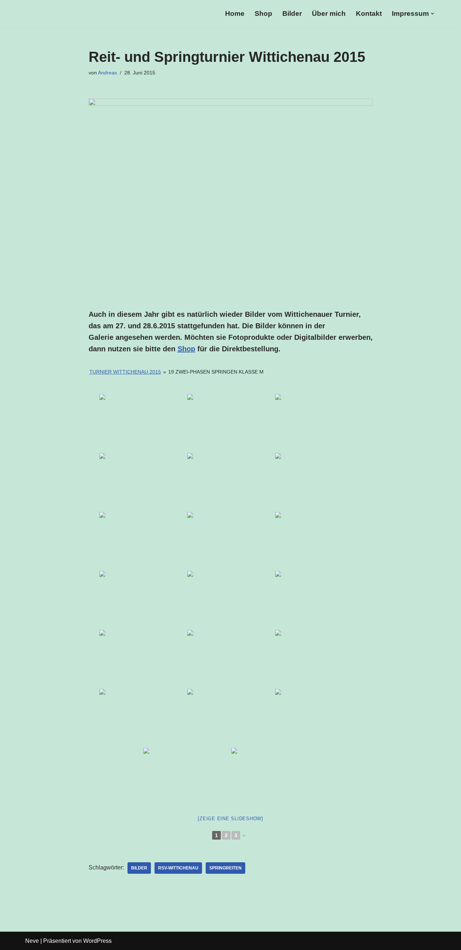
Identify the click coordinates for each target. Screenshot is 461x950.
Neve (32, 941)
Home (235, 13)
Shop (263, 13)
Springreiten (225, 868)
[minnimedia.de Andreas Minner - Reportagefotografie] (88, 13)
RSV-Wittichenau (178, 868)
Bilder (292, 13)
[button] (432, 13)
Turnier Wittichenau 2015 (125, 372)
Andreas (107, 73)
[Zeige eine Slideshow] (230, 818)
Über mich (329, 13)
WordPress (97, 941)
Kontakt (369, 13)
